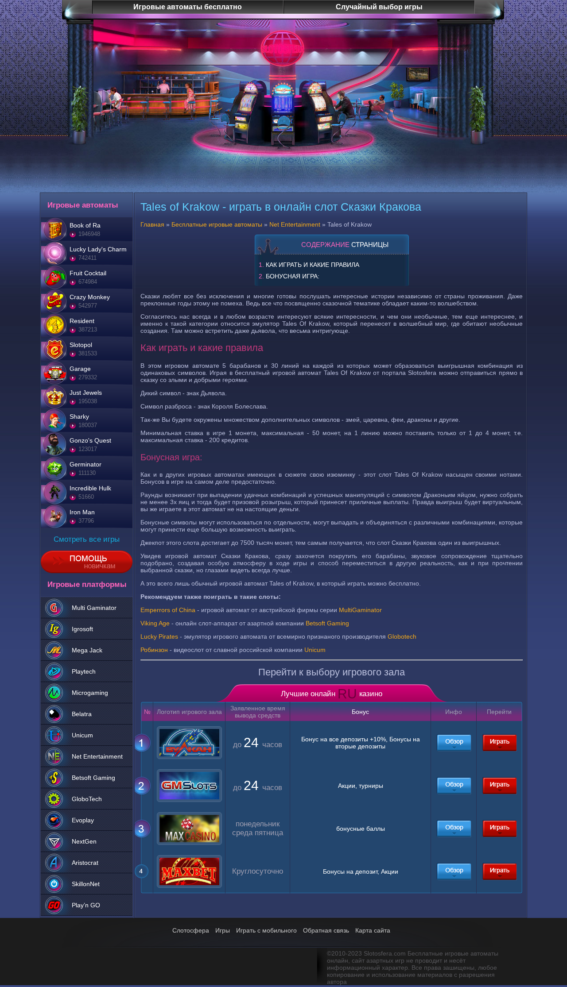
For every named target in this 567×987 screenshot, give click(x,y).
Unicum (82, 735)
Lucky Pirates (159, 636)
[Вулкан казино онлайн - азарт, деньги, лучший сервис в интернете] (453, 742)
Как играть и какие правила (312, 264)
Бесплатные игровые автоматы (216, 224)
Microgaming (90, 692)
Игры (222, 930)
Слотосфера (190, 930)
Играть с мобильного (266, 930)
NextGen (84, 841)
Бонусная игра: (292, 276)
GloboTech (87, 798)
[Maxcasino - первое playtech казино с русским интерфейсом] (453, 828)
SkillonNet (86, 883)
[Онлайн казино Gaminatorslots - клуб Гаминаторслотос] (453, 785)
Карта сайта (372, 930)
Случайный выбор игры (379, 7)
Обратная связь (326, 930)
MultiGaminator (360, 609)
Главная (152, 224)
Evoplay (83, 820)
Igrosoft (82, 628)
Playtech (84, 671)
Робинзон (154, 649)
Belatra (82, 713)
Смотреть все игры (87, 539)
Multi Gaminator (94, 607)
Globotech (402, 636)
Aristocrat (85, 862)
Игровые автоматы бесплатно (187, 7)
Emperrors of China (167, 609)
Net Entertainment (97, 756)
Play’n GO (86, 905)
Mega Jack (87, 650)
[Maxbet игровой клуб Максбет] (453, 871)
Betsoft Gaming (93, 777)
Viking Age (155, 623)
